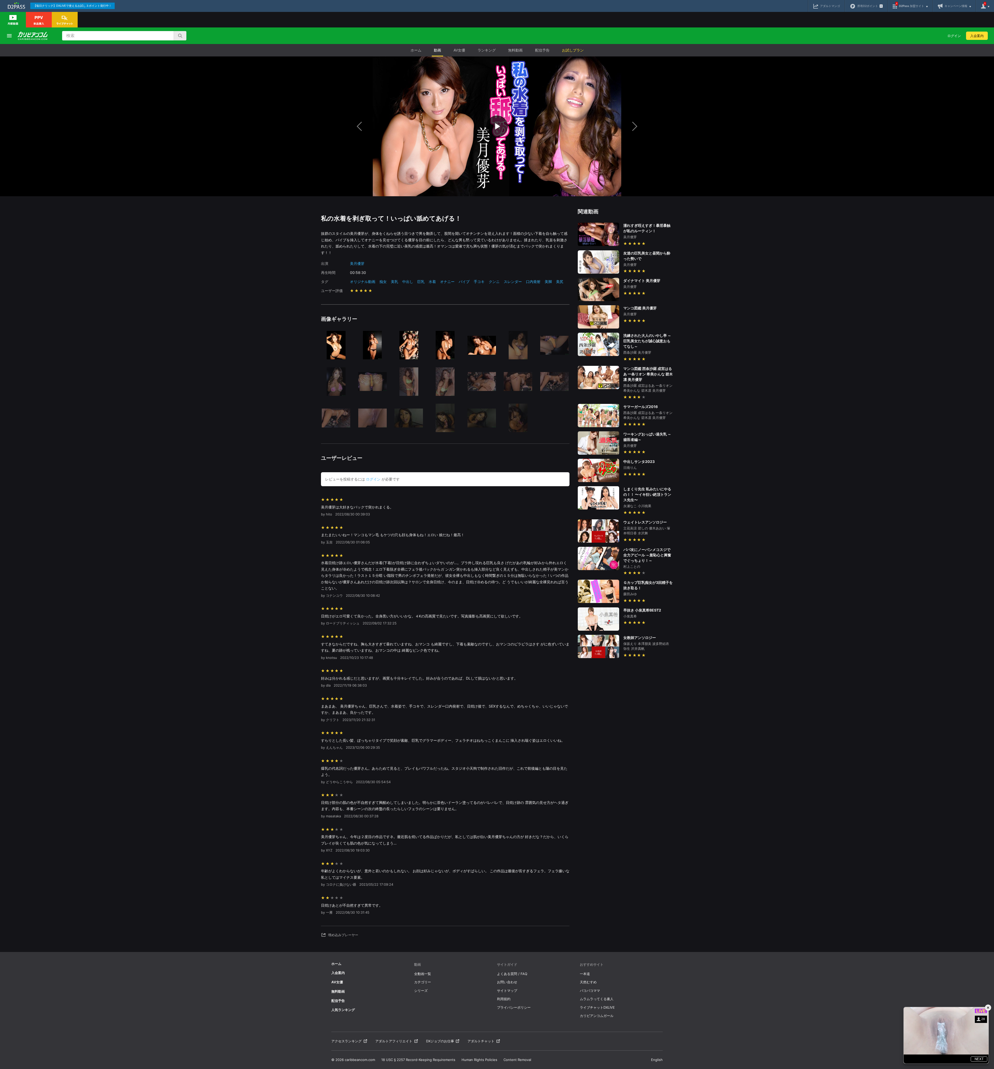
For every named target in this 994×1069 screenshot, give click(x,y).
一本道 (585, 974)
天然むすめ (588, 982)
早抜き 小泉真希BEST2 (642, 610)
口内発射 (533, 281)
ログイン (954, 36)
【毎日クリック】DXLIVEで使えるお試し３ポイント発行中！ (72, 5)
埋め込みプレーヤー (343, 935)
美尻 (559, 281)
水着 (432, 281)
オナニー (447, 281)
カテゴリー (422, 982)
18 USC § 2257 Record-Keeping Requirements (418, 1060)
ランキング (487, 50)
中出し (407, 281)
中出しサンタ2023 (639, 461)
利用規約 (503, 999)
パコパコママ (590, 990)
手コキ (479, 281)
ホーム (416, 50)
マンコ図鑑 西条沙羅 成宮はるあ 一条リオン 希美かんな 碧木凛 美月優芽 (648, 374)
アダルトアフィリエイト (393, 1041)
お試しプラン (573, 50)
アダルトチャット (480, 1041)
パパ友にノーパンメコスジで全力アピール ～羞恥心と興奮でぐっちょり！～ (647, 555)
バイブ (464, 281)
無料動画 (515, 50)
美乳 (394, 281)
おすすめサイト (591, 964)
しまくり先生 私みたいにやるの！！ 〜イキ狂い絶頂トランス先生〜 (647, 494)
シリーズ (421, 990)
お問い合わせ (507, 982)
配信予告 (542, 50)
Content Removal (517, 1060)
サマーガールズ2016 (640, 406)
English (657, 1060)
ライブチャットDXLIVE (597, 1007)
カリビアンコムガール (596, 1016)
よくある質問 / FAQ (512, 974)
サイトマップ (507, 990)
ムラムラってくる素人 (596, 999)
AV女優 (459, 50)
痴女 (383, 281)
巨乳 (421, 281)
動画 (437, 50)
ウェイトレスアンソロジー (645, 522)
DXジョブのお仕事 (440, 1041)
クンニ (494, 281)
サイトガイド (507, 964)
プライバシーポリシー (514, 1007)
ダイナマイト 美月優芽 (641, 280)
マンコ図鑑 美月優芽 (640, 308)
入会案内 (977, 36)
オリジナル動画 (362, 281)
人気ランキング (343, 1010)
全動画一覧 (422, 974)
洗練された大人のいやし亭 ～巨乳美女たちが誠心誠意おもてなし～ (647, 340)
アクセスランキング (346, 1041)
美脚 (548, 281)
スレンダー (513, 281)
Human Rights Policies (479, 1060)
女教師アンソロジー (639, 637)
